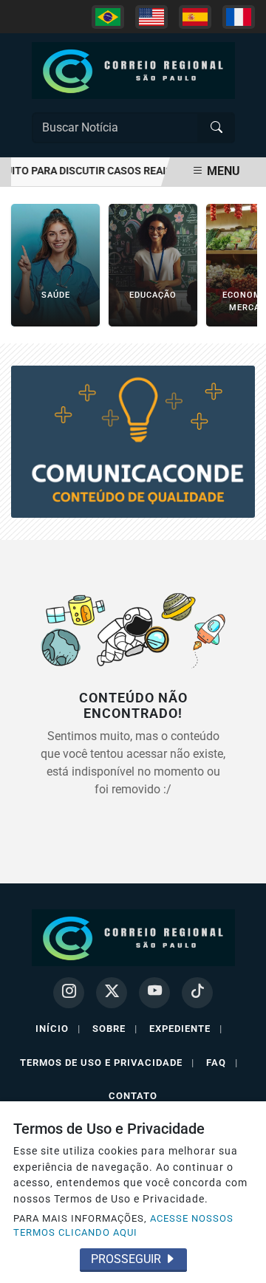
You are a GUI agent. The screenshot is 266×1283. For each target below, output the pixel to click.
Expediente (185, 1028)
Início (58, 1028)
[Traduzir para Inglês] (151, 17)
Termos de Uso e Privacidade (107, 1062)
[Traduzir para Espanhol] (195, 17)
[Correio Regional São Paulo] (133, 70)
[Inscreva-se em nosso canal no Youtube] (154, 992)
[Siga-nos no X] (111, 992)
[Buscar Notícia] (216, 127)
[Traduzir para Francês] (238, 17)
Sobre (114, 1028)
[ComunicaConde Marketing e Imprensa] (133, 441)
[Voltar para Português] (108, 17)
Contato (133, 1095)
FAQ (222, 1062)
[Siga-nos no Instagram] (68, 992)
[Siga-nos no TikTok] (197, 992)
